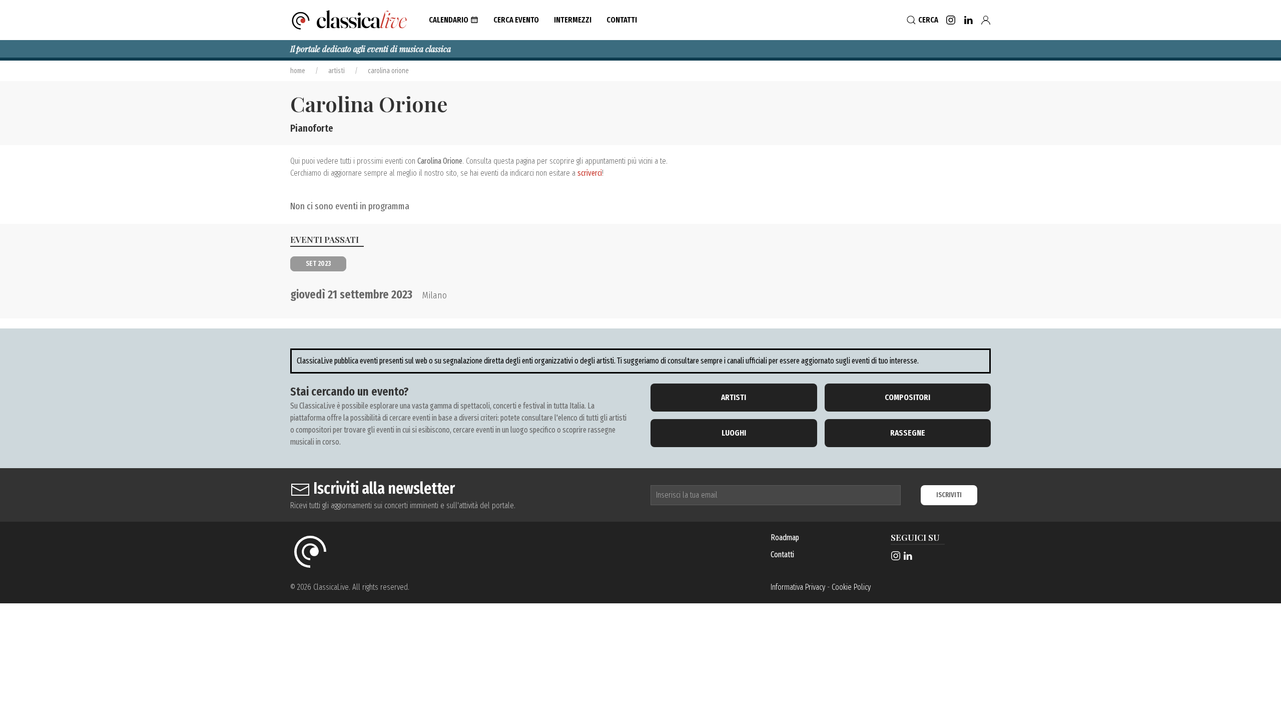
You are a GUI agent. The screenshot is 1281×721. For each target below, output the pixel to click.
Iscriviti (949, 495)
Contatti (782, 554)
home (297, 71)
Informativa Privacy (798, 587)
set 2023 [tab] (318, 263)
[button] (453, 20)
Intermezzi (572, 20)
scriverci (589, 173)
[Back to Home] (349, 20)
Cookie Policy (851, 587)
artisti (336, 71)
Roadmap (785, 537)
